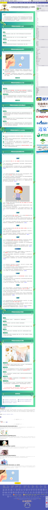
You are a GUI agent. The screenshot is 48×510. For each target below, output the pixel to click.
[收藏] (3, 407)
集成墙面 (4, 486)
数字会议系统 (17, 485)
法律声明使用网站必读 (30, 499)
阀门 (20, 486)
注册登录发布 (38, 494)
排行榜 (33, 494)
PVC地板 (41, 486)
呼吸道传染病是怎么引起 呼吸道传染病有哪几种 (8, 455)
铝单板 (45, 486)
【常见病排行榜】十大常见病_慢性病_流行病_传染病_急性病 (12, 399)
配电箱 (32, 485)
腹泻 (32, 2)
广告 (36, 153)
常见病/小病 (4, 2)
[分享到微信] (0, 407)
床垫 (40, 487)
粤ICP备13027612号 (24, 499)
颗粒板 (37, 486)
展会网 (29, 496)
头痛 (35, 2)
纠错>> (3, 411)
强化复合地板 (25, 485)
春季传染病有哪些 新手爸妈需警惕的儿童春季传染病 (26, 399)
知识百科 (32, 496)
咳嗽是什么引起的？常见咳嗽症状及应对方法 (25, 401)
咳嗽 (27, 2)
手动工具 (37, 487)
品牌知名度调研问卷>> (15, 1)
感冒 (25, 2)
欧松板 (28, 486)
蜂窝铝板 (12, 486)
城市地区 (35, 494)
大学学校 (38, 496)
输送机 (20, 485)
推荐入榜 (46, 494)
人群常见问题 (10, 2)
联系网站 (40, 498)
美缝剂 (37, 485)
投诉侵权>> (5, 411)
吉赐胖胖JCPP (10, 496)
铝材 (40, 485)
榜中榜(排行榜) (19, 496)
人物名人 (41, 496)
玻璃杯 (45, 485)
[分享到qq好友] (2, 407)
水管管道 (33, 486)
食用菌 (4, 485)
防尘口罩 (8, 486)
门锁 (7, 485)
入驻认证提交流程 (42, 494)
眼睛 (0, 439)
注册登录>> (12, 414)
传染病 (2, 439)
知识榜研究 (30, 494)
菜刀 (20, 487)
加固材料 (45, 487)
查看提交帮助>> (8, 414)
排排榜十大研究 (26, 494)
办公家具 (25, 486)
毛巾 (15, 487)
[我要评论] (4, 407)
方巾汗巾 (29, 487)
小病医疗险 (21, 2)
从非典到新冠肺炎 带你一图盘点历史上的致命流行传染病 (11, 401)
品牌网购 (44, 496)
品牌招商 (27, 496)
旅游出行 (35, 496)
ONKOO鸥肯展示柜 (15, 496)
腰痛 (38, 2)
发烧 (30, 2)
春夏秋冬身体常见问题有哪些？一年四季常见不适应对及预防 (12, 402)
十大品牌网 (23, 496)
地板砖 (28, 485)
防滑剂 (32, 487)
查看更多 (17, 100)
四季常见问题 (16, 2)
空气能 (24, 487)
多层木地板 (12, 485)
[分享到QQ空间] (1, 407)
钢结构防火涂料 (5, 487)
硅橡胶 (8, 487)
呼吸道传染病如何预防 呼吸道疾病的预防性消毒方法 (8, 426)
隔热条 (12, 487)
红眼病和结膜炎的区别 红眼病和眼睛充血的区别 (8, 435)
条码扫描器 (16, 486)
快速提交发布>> (5, 414)
